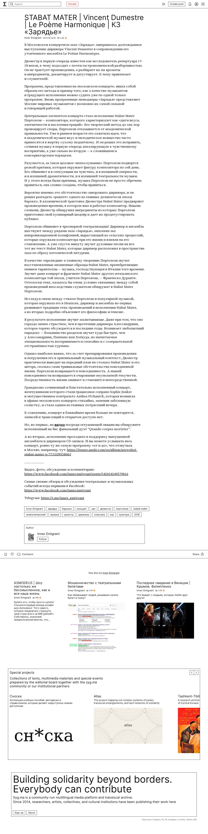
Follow (42, 539)
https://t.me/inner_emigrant (62, 498)
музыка (54, 514)
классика (99, 514)
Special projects (22, 672)
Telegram (156, 819)
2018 (137, 514)
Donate (72, 4)
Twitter (189, 819)
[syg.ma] (4, 4)
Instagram (172, 819)
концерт (82, 508)
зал (93, 508)
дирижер (83, 514)
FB (162, 819)
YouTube (181, 819)
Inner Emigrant (32, 37)
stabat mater (140, 508)
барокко (67, 508)
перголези (122, 508)
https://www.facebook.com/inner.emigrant (57, 490)
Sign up (19, 812)
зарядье (52, 508)
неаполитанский (36, 514)
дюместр (105, 508)
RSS (195, 819)
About (31, 812)
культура (124, 514)
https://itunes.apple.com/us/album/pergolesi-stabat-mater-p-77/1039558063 (80, 452)
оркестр (69, 514)
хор (112, 514)
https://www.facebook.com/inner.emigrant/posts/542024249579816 (76, 474)
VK (166, 819)
